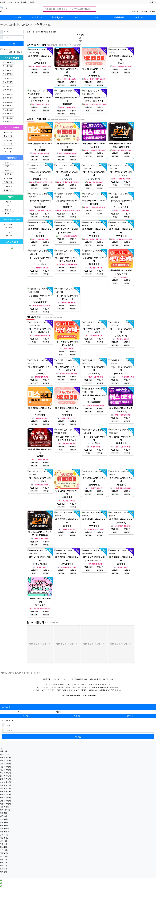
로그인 (145, 2)
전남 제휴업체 (8, 110)
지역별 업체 (4, 754)
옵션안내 (3, 869)
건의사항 (8, 170)
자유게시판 (8, 132)
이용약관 (29, 673)
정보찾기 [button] (130, 716)
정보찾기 (20, 52)
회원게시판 (4, 838)
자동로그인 (8, 49)
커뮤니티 (3, 816)
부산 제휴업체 (8, 82)
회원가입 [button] (77, 716)
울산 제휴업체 (8, 86)
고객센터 (3, 813)
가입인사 (8, 166)
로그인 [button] (25, 716)
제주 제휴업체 (8, 121)
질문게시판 (8, 136)
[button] (58, 711)
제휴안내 (3, 859)
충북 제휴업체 (8, 98)
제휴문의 (3, 872)
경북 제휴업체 (8, 105)
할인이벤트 (8, 224)
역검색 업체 (4, 807)
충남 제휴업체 (8, 94)
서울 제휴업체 (8, 62)
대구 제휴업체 (8, 78)
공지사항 (8, 163)
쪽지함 (32, 2)
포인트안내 (8, 178)
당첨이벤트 (8, 228)
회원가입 (153, 2)
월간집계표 (8, 190)
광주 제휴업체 (8, 90)
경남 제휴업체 (8, 102)
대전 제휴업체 (8, 74)
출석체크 (24, 2)
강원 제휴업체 (8, 118)
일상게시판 (8, 148)
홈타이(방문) (5, 810)
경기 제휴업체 (8, 66)
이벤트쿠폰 (8, 235)
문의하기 (37, 673)
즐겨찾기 (3, 2)
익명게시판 (8, 140)
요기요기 (6, 707)
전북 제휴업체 (8, 113)
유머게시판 (8, 144)
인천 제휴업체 (8, 70)
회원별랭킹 (8, 182)
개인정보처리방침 (7, 673)
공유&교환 (8, 152)
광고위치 (3, 865)
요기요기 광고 (20, 673)
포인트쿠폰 (8, 232)
